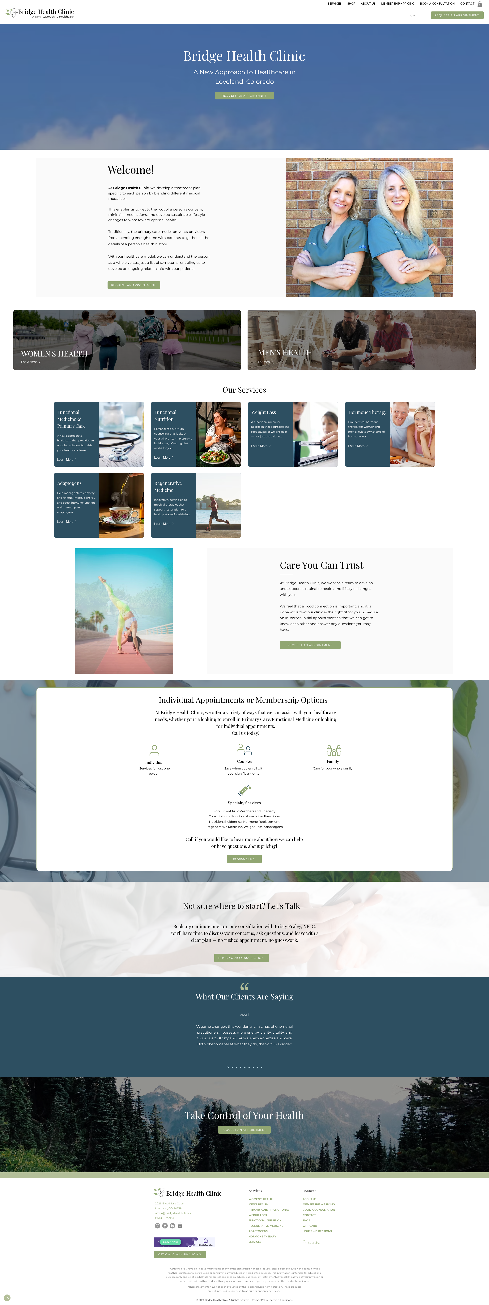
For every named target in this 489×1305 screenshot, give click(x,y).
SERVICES (255, 1242)
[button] (479, 4)
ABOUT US (309, 1199)
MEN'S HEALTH (258, 1204)
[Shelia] (257, 1067)
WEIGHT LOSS (258, 1215)
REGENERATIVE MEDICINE (262, 1226)
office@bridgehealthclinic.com (175, 1213)
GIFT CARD (310, 1226)
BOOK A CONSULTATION (316, 1209)
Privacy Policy (260, 1300)
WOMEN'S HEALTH (261, 1199)
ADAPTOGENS (258, 1231)
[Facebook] (165, 1225)
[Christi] (253, 1067)
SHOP (306, 1220)
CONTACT (309, 1215)
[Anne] (249, 1067)
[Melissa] (240, 1067)
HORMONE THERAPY (262, 1236)
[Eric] (261, 1067)
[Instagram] (157, 1225)
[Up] (7, 1298)
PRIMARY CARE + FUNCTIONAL (262, 1209)
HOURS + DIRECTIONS (316, 1231)
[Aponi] (227, 1067)
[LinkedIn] (172, 1225)
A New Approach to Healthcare (53, 16)
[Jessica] (244, 1067)
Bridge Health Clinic (46, 11)
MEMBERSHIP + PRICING (316, 1204)
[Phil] (236, 1067)
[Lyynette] (231, 1067)
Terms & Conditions (281, 1300)
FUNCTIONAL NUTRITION (262, 1220)
